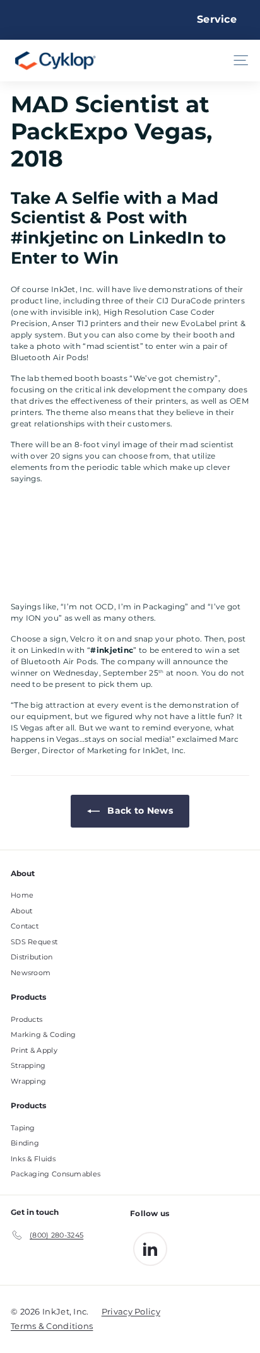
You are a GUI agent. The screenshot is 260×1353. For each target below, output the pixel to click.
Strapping (28, 1065)
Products (26, 1019)
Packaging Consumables (55, 1173)
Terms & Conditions (52, 1326)
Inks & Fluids (33, 1158)
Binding (25, 1143)
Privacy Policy (131, 1311)
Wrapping (28, 1081)
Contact (24, 926)
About (22, 910)
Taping (23, 1127)
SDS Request (34, 941)
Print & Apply (34, 1050)
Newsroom (30, 972)
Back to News (139, 810)
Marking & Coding (43, 1034)
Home (22, 895)
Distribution (32, 956)
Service (217, 19)
